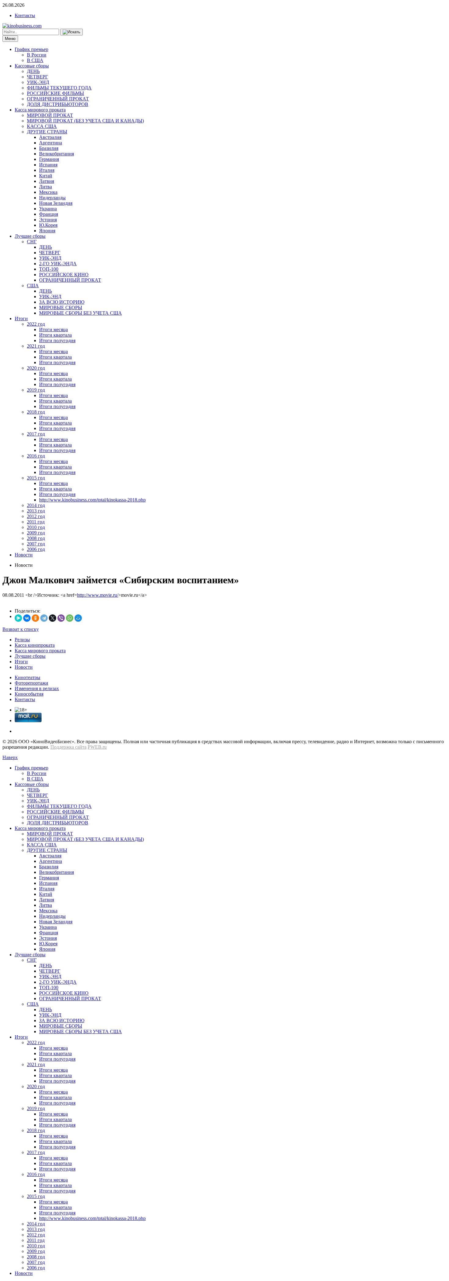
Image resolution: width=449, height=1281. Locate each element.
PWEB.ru (97, 747)
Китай (45, 175)
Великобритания (56, 153)
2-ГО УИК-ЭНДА (58, 263)
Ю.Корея (48, 225)
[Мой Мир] (78, 618)
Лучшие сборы (30, 236)
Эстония (48, 219)
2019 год (36, 390)
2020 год (36, 368)
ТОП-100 (48, 269)
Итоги (21, 318)
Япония (47, 230)
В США (35, 60)
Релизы (22, 639)
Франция (48, 214)
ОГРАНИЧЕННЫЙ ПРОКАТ (58, 98)
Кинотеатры (27, 677)
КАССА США (42, 126)
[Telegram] (44, 618)
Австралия (50, 137)
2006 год (36, 549)
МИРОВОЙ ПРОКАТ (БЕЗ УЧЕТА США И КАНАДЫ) (85, 120)
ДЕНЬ (33, 71)
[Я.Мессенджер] (18, 618)
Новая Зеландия (55, 203)
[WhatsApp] (69, 618)
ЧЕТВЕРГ (37, 76)
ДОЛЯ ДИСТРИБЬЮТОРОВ (57, 104)
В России (36, 54)
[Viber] (61, 618)
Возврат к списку (20, 629)
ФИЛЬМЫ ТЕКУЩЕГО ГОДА (59, 87)
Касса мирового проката (40, 109)
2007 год (36, 543)
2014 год (36, 505)
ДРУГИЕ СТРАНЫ (47, 131)
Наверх (10, 757)
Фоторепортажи (31, 683)
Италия (46, 170)
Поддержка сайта (68, 747)
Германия (49, 159)
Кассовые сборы (32, 65)
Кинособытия (29, 694)
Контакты (25, 15)
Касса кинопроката (35, 645)
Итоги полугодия (57, 340)
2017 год (36, 433)
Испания (48, 164)
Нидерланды (52, 197)
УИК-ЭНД (38, 82)
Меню (10, 38)
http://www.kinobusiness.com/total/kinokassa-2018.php (92, 499)
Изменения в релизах (37, 688)
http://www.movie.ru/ (97, 595)
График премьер (31, 49)
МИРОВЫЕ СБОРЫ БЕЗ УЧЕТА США (80, 313)
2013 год (36, 510)
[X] (52, 618)
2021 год (36, 346)
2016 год (36, 455)
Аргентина (50, 142)
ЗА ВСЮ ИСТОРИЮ (61, 302)
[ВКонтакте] (27, 618)
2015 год (36, 477)
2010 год (36, 527)
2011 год (36, 521)
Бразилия (48, 148)
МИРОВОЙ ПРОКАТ (50, 115)
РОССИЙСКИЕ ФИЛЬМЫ (55, 93)
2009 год (36, 532)
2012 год (36, 516)
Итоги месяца (53, 329)
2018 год (36, 411)
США (33, 285)
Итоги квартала (55, 335)
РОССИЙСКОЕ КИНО (64, 274)
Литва (45, 186)
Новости (24, 554)
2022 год (36, 324)
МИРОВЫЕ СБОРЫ (60, 307)
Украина (48, 208)
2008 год (36, 538)
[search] (71, 32)
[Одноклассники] (35, 618)
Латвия (46, 181)
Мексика (48, 192)
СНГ (32, 241)
